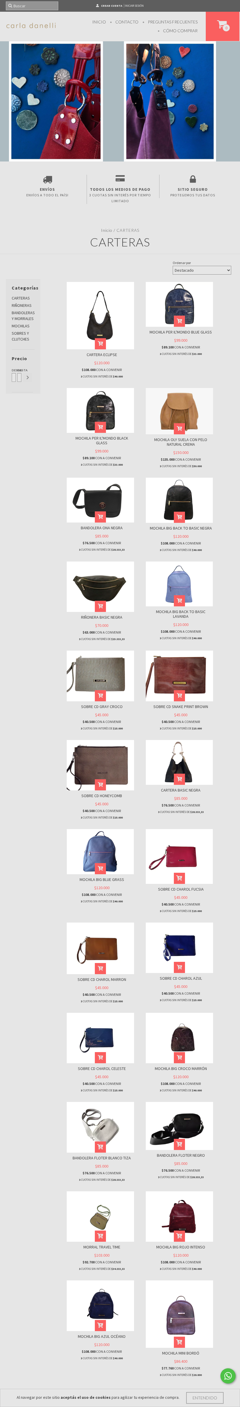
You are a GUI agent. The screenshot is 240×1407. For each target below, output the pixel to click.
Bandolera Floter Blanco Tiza (102, 1158)
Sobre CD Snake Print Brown (180, 706)
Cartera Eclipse (102, 354)
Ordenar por (182, 263)
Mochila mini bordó (180, 1353)
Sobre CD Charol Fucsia (181, 889)
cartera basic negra (180, 790)
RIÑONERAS (22, 305)
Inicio (99, 21)
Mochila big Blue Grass (102, 879)
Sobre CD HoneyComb (101, 795)
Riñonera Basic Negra (101, 617)
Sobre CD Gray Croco (102, 706)
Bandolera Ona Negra (102, 527)
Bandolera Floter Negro (181, 1155)
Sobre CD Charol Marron (102, 979)
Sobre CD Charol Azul (181, 978)
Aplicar (27, 377)
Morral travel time (101, 1247)
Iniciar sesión (134, 6)
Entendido (205, 1397)
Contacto (126, 21)
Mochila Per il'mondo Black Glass (102, 440)
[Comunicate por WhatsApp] (228, 1376)
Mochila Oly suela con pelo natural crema (180, 442)
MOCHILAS (21, 326)
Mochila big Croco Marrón (181, 1068)
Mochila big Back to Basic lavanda (180, 614)
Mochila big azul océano (102, 1336)
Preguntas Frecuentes (172, 21)
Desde (13, 370)
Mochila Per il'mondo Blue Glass (181, 332)
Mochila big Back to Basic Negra (181, 528)
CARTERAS (21, 298)
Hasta (18, 370)
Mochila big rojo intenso (180, 1247)
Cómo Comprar (180, 30)
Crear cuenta (111, 6)
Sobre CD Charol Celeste (102, 1068)
